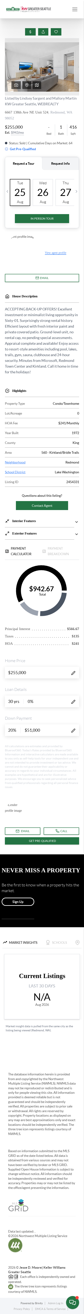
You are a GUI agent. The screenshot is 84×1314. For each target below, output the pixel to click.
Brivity (39, 1303)
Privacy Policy (22, 1309)
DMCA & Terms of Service (50, 1309)
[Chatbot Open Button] (72, 1302)
